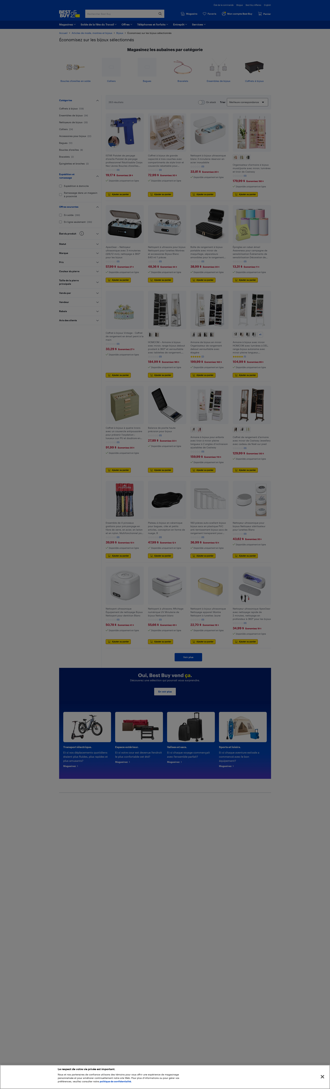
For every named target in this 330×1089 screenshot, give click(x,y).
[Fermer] (322, 1077)
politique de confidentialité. (116, 1081)
